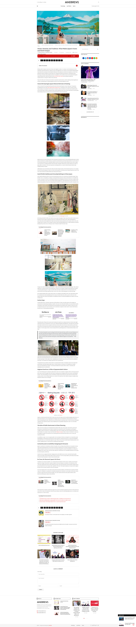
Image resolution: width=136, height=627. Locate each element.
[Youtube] (42, 2)
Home (38, 45)
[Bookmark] (98, 68)
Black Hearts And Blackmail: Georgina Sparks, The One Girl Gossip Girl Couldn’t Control (55, 500)
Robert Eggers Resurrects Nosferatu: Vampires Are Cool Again (93, 86)
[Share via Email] (62, 60)
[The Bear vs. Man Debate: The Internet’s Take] (67, 231)
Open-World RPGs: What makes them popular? (130, 618)
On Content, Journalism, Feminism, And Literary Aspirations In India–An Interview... (76, 611)
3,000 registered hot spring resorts (53, 87)
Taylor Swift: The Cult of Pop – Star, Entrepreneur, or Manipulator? (88, 80)
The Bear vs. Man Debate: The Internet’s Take (74, 231)
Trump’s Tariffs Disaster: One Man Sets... (130, 624)
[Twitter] (38, 2)
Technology (63, 6)
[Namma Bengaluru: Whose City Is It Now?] (41, 481)
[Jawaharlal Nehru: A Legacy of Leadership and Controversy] (67, 481)
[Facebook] (37, 2)
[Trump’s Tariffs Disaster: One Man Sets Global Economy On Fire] (58, 554)
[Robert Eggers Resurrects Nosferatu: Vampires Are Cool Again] (83, 86)
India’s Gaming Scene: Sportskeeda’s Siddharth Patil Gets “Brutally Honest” (72, 546)
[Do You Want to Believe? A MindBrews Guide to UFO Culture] (83, 93)
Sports (74, 6)
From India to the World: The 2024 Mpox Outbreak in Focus (93, 99)
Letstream (50, 625)
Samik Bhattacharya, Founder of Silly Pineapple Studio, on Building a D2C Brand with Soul (61, 483)
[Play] (38, 56)
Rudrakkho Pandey (49, 52)
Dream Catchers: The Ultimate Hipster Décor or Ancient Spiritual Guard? (53, 501)
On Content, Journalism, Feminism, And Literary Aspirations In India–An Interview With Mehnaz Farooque (92, 106)
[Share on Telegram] (59, 60)
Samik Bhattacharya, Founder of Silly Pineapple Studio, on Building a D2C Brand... (58, 546)
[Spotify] (44, 2)
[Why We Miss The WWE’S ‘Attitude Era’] (72, 554)
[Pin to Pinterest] (49, 60)
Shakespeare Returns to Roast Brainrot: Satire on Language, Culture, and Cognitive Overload (61, 233)
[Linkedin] (41, 2)
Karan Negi (89, 88)
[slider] (74, 56)
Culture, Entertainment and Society (47, 45)
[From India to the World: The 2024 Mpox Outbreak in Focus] (83, 99)
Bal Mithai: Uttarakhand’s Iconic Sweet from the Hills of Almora (47, 385)
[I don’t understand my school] (44, 539)
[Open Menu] (37, 6)
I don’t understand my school (44, 545)
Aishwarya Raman (41, 52)
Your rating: (39, 571)
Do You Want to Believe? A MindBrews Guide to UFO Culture (92, 92)
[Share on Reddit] (54, 60)
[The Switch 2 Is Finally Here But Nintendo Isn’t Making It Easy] (95, 603)
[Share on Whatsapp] (57, 60)
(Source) (60, 415)
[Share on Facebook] (45, 60)
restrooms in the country (58, 76)
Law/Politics (69, 6)
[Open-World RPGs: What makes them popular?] (121, 619)
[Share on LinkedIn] (52, 60)
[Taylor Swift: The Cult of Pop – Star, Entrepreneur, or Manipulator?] (90, 72)
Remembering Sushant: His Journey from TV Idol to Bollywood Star (74, 385)
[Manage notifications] (133, 625)
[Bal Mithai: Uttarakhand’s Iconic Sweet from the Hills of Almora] (41, 385)
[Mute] (71, 56)
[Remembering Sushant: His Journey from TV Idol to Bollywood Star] (67, 385)
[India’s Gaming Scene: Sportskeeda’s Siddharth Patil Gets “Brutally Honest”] (41, 232)
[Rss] (45, 2)
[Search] (98, 2)
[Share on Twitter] (47, 60)
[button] (74, 609)
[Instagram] (40, 2)
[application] (58, 56)
